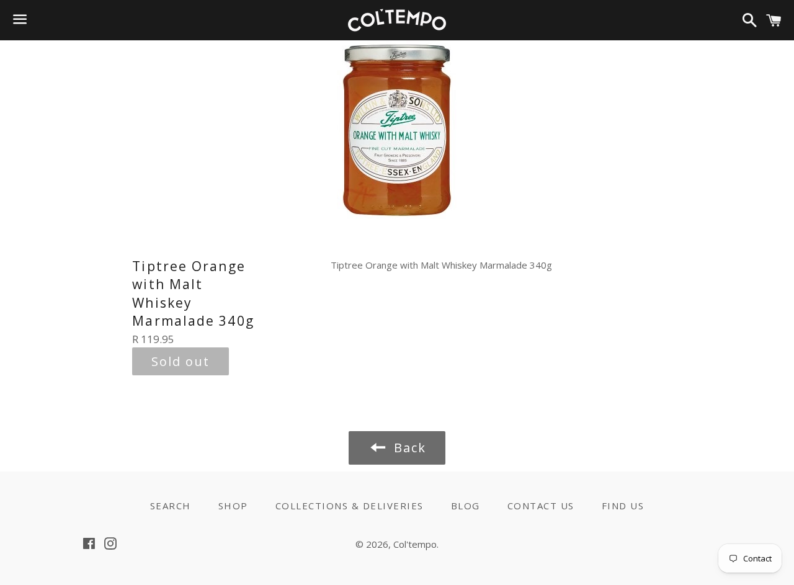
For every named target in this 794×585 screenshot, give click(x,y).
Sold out (180, 361)
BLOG (465, 505)
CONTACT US (540, 505)
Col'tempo (415, 544)
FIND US (623, 505)
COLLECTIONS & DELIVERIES (349, 505)
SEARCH (170, 505)
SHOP (233, 505)
